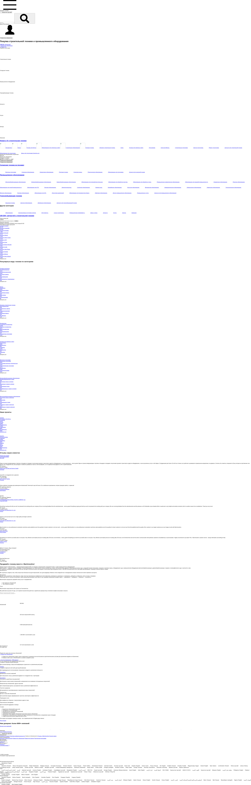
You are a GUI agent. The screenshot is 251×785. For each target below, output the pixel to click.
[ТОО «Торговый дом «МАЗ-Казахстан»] (156, 729)
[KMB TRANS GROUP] (176, 729)
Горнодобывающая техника (11, 196)
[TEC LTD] (25, 729)
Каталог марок (52, 736)
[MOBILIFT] (146, 729)
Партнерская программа (40, 738)
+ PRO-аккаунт (14, 659)
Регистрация (3, 720)
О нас (1, 731)
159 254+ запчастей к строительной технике (17, 216)
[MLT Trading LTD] (15, 729)
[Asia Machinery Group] (196, 729)
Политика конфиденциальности (17, 736)
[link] (125, 155)
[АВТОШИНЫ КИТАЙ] (106, 729)
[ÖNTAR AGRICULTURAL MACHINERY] (86, 729)
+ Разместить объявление (6, 654)
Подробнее (2, 672)
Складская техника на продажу (12, 165)
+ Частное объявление (5, 659)
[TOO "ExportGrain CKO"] (96, 729)
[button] (125, 31)
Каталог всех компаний (5, 726)
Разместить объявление (6, 160)
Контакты (9, 731)
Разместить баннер (29, 738)
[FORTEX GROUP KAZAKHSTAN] (116, 729)
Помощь (5, 731)
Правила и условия (4, 736)
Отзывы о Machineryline (43, 736)
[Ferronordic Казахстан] (136, 729)
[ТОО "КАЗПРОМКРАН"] (166, 729)
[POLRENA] (45, 729)
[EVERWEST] (55, 729)
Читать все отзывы (4, 455)
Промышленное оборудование (12, 175)
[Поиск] (24, 18)
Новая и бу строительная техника (13, 141)
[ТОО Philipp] (75, 729)
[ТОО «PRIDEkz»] (126, 729)
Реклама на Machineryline (6, 738)
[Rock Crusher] (5, 729)
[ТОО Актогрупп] (65, 729)
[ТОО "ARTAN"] (186, 729)
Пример (2, 666)
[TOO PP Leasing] (35, 729)
